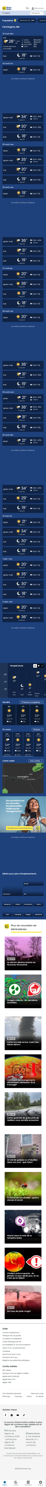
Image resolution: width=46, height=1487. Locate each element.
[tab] (35, 666)
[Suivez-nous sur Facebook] (5, 1415)
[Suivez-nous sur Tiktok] (24, 1415)
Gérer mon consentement (13, 1348)
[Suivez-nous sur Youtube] (18, 1415)
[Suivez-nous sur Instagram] (12, 1415)
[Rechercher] (27, 8)
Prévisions (36, 13)
